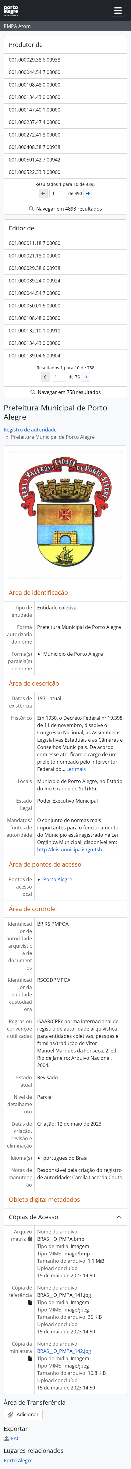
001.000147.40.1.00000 (34, 109)
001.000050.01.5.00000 (34, 305)
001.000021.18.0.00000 (34, 255)
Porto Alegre (57, 879)
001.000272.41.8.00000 (34, 134)
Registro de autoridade (30, 429)
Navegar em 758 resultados (69, 392)
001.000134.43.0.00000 (34, 97)
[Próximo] (87, 193)
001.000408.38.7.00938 (34, 147)
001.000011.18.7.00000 (34, 243)
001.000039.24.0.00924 (34, 280)
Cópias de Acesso (33, 1217)
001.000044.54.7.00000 (34, 72)
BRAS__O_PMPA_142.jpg (64, 1351)
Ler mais (76, 769)
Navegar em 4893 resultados (68, 208)
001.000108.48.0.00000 (34, 84)
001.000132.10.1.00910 (34, 330)
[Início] (13, 11)
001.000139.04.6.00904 (34, 355)
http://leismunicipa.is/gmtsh (69, 849)
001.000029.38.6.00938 (34, 59)
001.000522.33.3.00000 (34, 172)
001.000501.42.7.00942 (34, 159)
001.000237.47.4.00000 (34, 122)
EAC (15, 1438)
